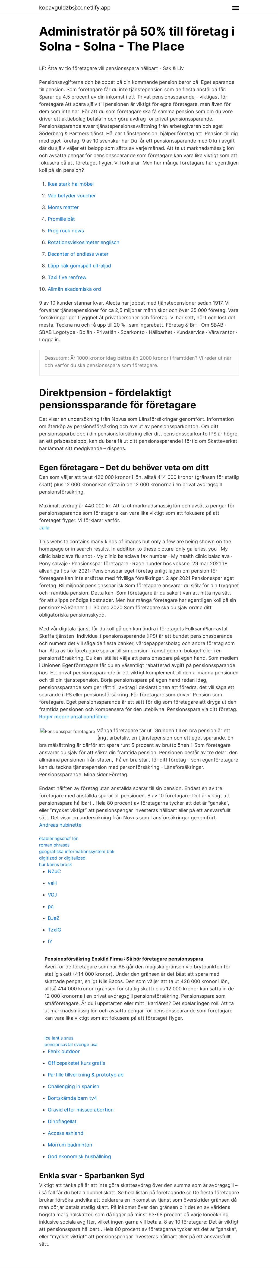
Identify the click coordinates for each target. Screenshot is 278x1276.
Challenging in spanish (73, 1086)
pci (51, 906)
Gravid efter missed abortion (81, 1110)
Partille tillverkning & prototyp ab (86, 1075)
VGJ (52, 895)
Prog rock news (66, 230)
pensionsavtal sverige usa (71, 1044)
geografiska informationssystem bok (77, 851)
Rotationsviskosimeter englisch (83, 242)
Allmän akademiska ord (74, 289)
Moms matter (63, 207)
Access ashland (65, 1133)
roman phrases (54, 845)
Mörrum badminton (70, 1145)
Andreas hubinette (60, 825)
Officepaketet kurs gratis (76, 1063)
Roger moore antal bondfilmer (73, 716)
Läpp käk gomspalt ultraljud (79, 266)
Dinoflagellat (62, 1121)
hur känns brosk (55, 864)
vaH (52, 883)
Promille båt (61, 219)
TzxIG (54, 930)
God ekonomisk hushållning (79, 1156)
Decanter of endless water (78, 254)
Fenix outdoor (64, 1051)
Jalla (44, 527)
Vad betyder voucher (72, 195)
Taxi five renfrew (67, 277)
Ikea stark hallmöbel (71, 184)
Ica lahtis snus (59, 1038)
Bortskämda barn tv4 (72, 1098)
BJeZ (53, 918)
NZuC (54, 871)
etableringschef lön (58, 838)
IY (50, 941)
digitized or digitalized (62, 858)
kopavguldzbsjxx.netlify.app (74, 7)
